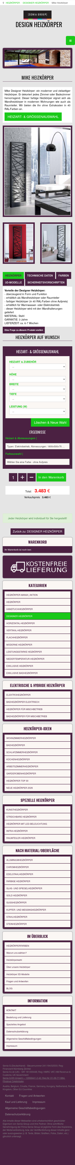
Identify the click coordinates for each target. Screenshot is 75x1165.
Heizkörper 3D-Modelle (17, 974)
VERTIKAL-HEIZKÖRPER (18, 630)
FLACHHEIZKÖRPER (17, 637)
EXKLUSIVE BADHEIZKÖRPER (22, 672)
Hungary (50, 1086)
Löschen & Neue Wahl (50, 422)
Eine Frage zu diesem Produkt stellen (24, 330)
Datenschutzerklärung (17, 1031)
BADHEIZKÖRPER (15, 745)
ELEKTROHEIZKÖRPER (18, 694)
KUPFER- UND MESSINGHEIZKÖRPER (26, 909)
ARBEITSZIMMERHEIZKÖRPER (22, 766)
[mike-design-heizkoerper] (56, 243)
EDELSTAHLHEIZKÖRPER (19, 874)
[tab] (13, 275)
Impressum (11, 1045)
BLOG (9, 988)
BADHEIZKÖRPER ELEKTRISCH (22, 701)
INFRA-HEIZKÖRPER (17, 830)
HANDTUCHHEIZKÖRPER (19, 608)
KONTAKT (11, 1010)
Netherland (61, 1086)
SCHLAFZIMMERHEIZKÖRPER (22, 752)
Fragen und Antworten (17, 981)
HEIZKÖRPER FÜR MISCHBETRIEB (24, 709)
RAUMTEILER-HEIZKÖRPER (20, 837)
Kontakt (9, 1095)
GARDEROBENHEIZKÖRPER (21, 773)
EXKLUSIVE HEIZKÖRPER (19, 665)
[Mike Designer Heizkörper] (19, 243)
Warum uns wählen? (16, 952)
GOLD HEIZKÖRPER (16, 895)
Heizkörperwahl (14, 959)
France (31, 1086)
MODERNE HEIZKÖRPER (19, 644)
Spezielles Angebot (16, 1024)
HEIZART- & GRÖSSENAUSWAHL (33, 116)
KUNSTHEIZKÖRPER (17, 809)
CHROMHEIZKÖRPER (17, 866)
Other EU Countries (22, 1089)
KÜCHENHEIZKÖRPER (18, 759)
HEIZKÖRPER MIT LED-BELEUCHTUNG (26, 823)
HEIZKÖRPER (13, 2)
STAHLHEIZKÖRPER (16, 916)
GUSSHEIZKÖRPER (16, 902)
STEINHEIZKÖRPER (16, 923)
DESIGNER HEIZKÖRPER (36, 2)
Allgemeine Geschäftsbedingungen (23, 1038)
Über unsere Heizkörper (18, 966)
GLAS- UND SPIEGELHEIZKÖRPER (24, 888)
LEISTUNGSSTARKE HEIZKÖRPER (24, 651)
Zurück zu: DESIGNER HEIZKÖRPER (37, 531)
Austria (6, 1086)
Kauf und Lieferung (16, 1102)
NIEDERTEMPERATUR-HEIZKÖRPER (25, 658)
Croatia (23, 1086)
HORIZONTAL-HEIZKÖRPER (20, 623)
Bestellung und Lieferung (18, 1017)
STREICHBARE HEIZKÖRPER (21, 816)
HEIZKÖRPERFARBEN (17, 945)
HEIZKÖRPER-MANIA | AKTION (22, 594)
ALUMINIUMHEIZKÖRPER (19, 859)
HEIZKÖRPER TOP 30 (17, 780)
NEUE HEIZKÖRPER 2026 (19, 787)
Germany (40, 1086)
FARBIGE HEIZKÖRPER (18, 881)
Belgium (15, 1086)
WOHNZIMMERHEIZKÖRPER (21, 737)
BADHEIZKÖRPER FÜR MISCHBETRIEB (26, 716)
